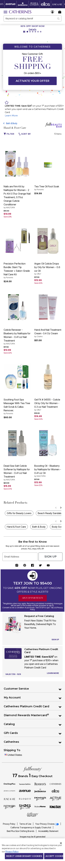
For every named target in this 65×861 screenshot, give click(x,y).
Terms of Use (25, 824)
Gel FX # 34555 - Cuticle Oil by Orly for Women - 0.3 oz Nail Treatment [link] (47, 404)
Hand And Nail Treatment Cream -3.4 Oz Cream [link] (47, 333)
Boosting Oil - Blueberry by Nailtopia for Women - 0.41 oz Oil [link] (47, 470)
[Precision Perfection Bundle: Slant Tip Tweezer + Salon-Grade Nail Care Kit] (17, 241)
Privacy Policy (9, 824)
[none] (17, 164)
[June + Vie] (9, 798)
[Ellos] (55, 790)
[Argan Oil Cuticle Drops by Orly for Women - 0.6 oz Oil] (47, 240)
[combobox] (32, 18)
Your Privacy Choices (44, 824)
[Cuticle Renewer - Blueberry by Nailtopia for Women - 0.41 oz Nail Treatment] (17, 307)
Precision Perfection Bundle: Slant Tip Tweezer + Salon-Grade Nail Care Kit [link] (17, 270)
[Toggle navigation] (5, 12)
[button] (52, 12)
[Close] (61, 843)
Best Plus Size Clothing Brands (21, 831)
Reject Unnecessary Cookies (24, 856)
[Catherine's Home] (20, 12)
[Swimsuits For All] (40, 798)
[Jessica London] (9, 790)
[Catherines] (55, 783)
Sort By (26, 134)
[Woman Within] (25, 783)
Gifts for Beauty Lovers (19, 513)
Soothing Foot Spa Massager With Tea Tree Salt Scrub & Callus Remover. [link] (17, 406)
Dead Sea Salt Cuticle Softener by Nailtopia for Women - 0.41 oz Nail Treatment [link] (17, 472)
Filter (10, 134)
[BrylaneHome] (40, 806)
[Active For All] (55, 798)
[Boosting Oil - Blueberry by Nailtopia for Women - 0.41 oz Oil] (47, 443)
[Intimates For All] (9, 806)
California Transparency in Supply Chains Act (31, 827)
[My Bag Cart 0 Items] (60, 12)
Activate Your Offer (32, 81)
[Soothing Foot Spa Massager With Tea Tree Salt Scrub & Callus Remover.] (17, 377)
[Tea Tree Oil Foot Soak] (47, 164)
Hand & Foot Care (16, 526)
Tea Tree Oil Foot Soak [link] (46, 188)
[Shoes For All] (25, 806)
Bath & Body (11, 123)
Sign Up (50, 556)
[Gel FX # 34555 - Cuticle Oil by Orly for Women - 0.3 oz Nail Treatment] (47, 376)
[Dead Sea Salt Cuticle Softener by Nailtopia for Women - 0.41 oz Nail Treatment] (17, 443)
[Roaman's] (40, 783)
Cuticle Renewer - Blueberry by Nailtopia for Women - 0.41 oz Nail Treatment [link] (17, 336)
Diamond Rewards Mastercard (26, 715)
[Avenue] (25, 790)
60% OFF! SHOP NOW (33, 26)
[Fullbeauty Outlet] (32, 814)
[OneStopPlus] (9, 783)
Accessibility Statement (48, 831)
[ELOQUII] (25, 798)
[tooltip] (11, 4)
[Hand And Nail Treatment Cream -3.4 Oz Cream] (47, 307)
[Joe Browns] (40, 790)
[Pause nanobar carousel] (24, 31)
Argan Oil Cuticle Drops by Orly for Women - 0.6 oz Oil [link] (47, 268)
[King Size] (55, 806)
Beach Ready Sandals (49, 513)
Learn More (11, 115)
